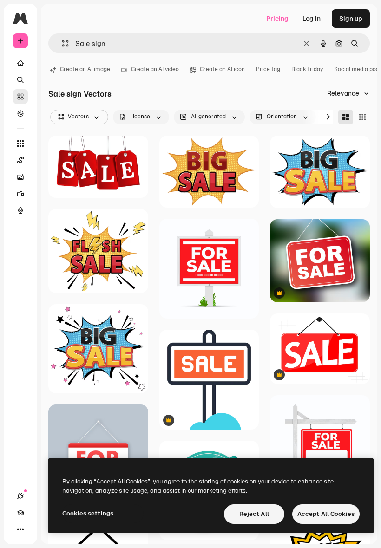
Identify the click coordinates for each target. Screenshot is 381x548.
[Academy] (20, 512)
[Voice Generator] (20, 210)
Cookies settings (87, 513)
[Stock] (20, 96)
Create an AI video (155, 69)
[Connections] (20, 496)
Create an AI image (85, 69)
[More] (20, 529)
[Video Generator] (20, 193)
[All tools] (20, 143)
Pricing (277, 18)
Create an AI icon (222, 69)
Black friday (307, 69)
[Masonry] (345, 117)
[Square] (362, 117)
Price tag (268, 69)
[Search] (20, 79)
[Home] (20, 63)
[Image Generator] (20, 177)
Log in (311, 18)
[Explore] (20, 113)
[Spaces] (20, 160)
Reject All (254, 514)
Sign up (350, 18)
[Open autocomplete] (61, 43)
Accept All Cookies (326, 514)
